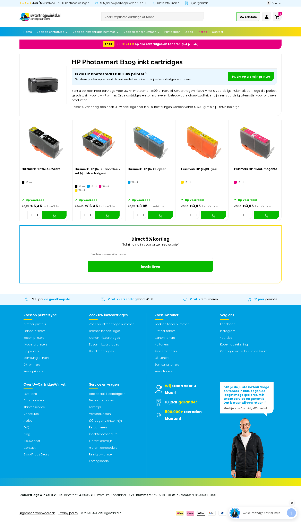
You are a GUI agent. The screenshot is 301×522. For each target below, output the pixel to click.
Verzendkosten (100, 414)
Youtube (226, 338)
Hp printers (31, 351)
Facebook (227, 324)
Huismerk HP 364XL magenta (255, 169)
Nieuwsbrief (32, 441)
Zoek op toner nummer (172, 324)
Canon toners (165, 338)
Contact (30, 448)
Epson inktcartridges (104, 344)
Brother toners (165, 331)
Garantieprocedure (103, 448)
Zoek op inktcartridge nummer (111, 324)
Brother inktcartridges (105, 331)
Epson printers (34, 338)
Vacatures (31, 414)
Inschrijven (150, 266)
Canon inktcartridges (104, 338)
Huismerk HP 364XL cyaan (147, 169)
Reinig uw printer (101, 454)
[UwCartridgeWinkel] (39, 17)
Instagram (227, 331)
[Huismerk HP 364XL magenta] (256, 142)
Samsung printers (37, 358)
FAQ (26, 427)
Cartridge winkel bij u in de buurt (243, 351)
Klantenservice (34, 407)
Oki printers (32, 364)
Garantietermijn (100, 441)
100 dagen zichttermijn (105, 421)
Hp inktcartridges (101, 351)
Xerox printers (33, 371)
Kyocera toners (166, 351)
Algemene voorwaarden (37, 513)
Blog (27, 434)
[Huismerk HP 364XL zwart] (44, 142)
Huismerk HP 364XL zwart (41, 169)
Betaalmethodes (101, 400)
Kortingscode (99, 461)
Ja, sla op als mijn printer (250, 77)
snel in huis (145, 107)
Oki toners (162, 358)
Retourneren (98, 427)
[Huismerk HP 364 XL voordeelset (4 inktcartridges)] (97, 142)
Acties (28, 421)
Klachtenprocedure (103, 434)
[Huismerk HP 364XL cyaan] (150, 142)
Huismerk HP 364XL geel (199, 169)
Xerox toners (164, 371)
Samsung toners (167, 364)
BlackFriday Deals (36, 454)
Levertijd (95, 407)
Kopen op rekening (234, 344)
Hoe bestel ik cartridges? (107, 394)
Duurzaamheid (34, 400)
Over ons (30, 394)
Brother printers (35, 324)
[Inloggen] (266, 16)
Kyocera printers (36, 344)
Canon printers (34, 331)
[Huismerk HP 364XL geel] (203, 142)
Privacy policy (68, 513)
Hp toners (162, 344)
